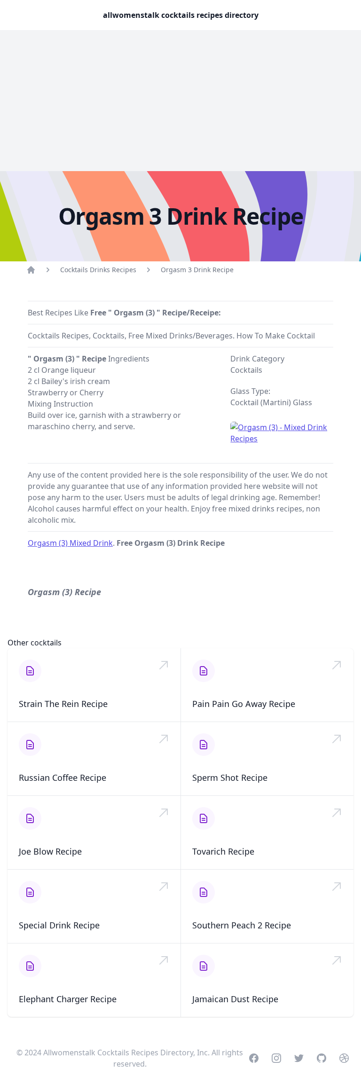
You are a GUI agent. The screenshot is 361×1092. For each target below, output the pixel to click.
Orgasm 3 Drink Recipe (197, 269)
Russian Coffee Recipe (62, 777)
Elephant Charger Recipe (68, 999)
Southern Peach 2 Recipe (241, 925)
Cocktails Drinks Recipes (98, 269)
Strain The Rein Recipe (63, 703)
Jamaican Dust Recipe (235, 999)
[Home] (31, 270)
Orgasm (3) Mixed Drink (70, 543)
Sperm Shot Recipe (229, 777)
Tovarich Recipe (223, 851)
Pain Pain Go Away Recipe (243, 703)
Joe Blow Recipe (50, 851)
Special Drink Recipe (59, 925)
